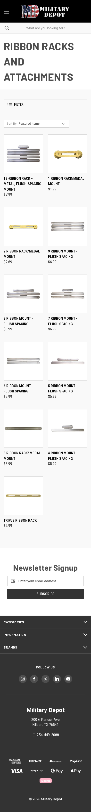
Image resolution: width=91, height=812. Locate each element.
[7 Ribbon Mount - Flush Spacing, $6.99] (67, 294)
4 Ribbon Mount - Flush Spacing (62, 456)
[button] (45, 104)
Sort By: (12, 123)
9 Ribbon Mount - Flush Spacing (62, 254)
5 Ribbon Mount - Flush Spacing (62, 389)
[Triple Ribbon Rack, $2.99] (23, 495)
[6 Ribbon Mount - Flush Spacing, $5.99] (23, 361)
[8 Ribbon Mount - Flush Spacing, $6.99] (23, 294)
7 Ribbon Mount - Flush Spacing (62, 321)
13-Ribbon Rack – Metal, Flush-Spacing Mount (22, 184)
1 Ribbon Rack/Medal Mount (66, 181)
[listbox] (42, 123)
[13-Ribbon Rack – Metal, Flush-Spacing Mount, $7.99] (23, 153)
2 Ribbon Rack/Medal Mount (22, 254)
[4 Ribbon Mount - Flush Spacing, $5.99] (67, 428)
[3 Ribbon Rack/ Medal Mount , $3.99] (23, 428)
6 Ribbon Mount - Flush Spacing (18, 389)
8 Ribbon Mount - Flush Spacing (18, 321)
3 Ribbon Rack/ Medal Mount (22, 456)
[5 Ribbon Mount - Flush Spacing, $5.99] (67, 361)
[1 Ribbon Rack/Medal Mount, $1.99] (67, 153)
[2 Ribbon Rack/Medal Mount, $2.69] (23, 226)
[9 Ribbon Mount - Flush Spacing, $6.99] (67, 226)
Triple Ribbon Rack (20, 520)
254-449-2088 (48, 735)
